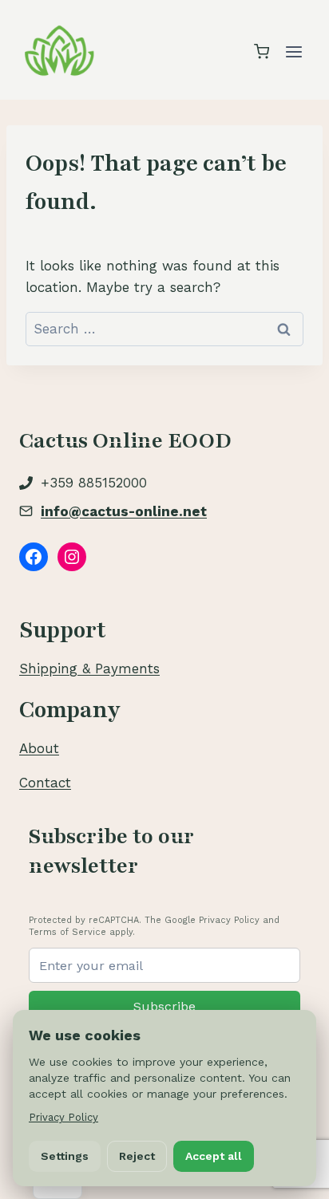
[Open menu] (293, 51)
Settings (65, 1156)
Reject (137, 1156)
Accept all (213, 1156)
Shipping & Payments (89, 668)
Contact (45, 783)
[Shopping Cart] (261, 51)
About (39, 748)
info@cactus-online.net (124, 511)
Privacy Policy (63, 1117)
